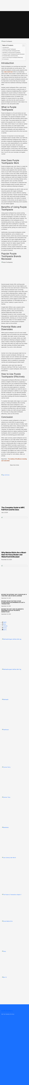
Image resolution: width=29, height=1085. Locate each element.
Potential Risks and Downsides (10, 55)
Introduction (6, 47)
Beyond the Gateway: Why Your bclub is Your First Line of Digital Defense (14, 595)
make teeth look (8, 71)
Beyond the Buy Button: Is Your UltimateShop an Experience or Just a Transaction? (13, 602)
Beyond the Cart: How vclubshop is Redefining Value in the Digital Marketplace (12, 610)
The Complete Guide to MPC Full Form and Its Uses (13, 508)
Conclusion (6, 59)
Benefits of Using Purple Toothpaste (11, 52)
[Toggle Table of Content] (22, 45)
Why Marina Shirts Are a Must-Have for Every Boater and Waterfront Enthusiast (13, 554)
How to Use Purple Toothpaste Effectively (13, 57)
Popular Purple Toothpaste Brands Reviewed (13, 54)
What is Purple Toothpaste (9, 49)
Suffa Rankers (7, 1011)
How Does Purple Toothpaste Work (11, 50)
